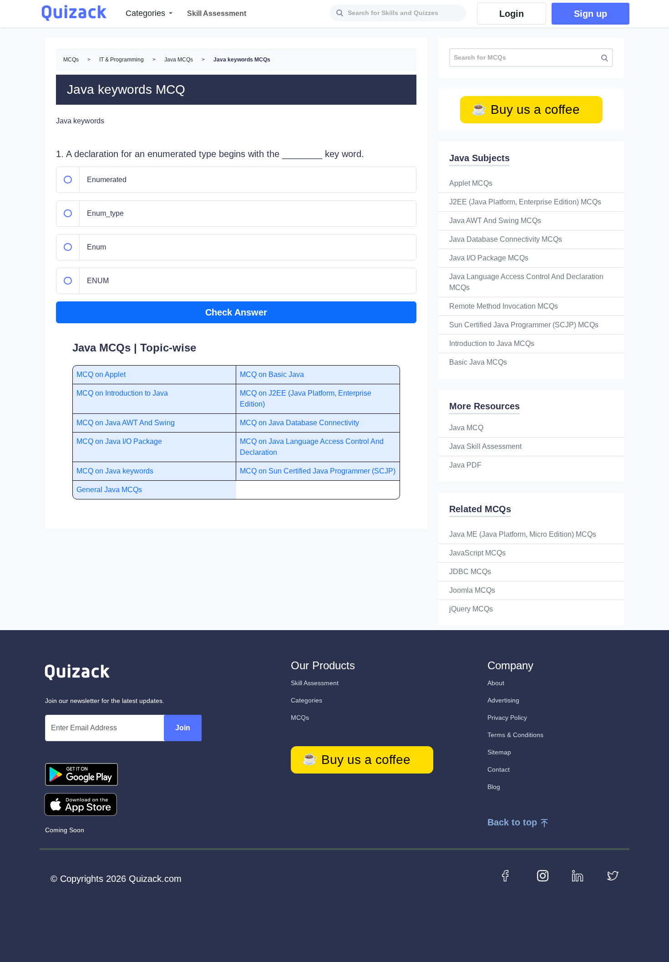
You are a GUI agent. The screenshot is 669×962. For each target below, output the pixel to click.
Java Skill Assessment (485, 446)
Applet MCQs (470, 183)
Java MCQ (466, 428)
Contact (498, 769)
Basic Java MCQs (478, 362)
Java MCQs (178, 59)
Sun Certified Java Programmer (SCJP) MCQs (523, 325)
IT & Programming (121, 59)
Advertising (503, 700)
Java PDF (465, 465)
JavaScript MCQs (477, 553)
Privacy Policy (507, 717)
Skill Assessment (315, 683)
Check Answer (236, 312)
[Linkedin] (577, 875)
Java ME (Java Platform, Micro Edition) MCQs (522, 534)
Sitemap (499, 752)
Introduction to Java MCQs (491, 343)
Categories (306, 700)
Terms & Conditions (515, 734)
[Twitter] (612, 875)
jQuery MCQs (471, 609)
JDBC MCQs (470, 571)
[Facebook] (507, 875)
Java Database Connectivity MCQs (505, 239)
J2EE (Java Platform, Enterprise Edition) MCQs (525, 202)
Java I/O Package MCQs (488, 258)
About (495, 683)
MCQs (71, 59)
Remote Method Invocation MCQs (503, 306)
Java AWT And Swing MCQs (495, 220)
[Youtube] (542, 875)
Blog (493, 786)
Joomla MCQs (472, 590)
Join (182, 728)
